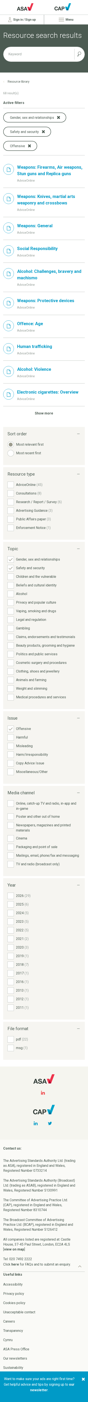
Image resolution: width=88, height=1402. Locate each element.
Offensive (23, 729)
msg (22, 1048)
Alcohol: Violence (34, 369)
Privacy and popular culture (36, 602)
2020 (22, 947)
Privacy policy (13, 1294)
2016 (22, 982)
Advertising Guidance (34, 511)
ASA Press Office (16, 1349)
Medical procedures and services (41, 697)
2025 (22, 904)
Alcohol (21, 594)
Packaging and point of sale (36, 847)
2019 (22, 956)
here (15, 1264)
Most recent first (28, 453)
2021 (22, 939)
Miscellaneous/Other (32, 772)
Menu (69, 19)
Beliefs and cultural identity (36, 585)
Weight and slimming (31, 688)
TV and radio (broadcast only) (38, 864)
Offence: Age (30, 323)
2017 (22, 973)
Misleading (24, 746)
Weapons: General (35, 225)
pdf (22, 1039)
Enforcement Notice (33, 528)
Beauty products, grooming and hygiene (45, 645)
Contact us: (12, 1148)
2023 (22, 922)
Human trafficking (34, 346)
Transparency (13, 1331)
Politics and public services (36, 654)
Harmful (22, 737)
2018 (22, 965)
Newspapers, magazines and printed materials (43, 827)
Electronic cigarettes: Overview (47, 392)
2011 (22, 1008)
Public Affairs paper (33, 519)
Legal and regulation (31, 620)
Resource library (18, 81)
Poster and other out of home (38, 817)
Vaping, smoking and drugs (36, 611)
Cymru (8, 1340)
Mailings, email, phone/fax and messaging (47, 855)
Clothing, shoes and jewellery (38, 671)
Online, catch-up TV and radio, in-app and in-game (46, 806)
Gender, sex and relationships (38, 559)
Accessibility (13, 1284)
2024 (22, 913)
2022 (22, 930)
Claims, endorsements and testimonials (45, 637)
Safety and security (30, 568)
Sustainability (13, 1368)
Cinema (21, 838)
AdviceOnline (29, 485)
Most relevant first (30, 444)
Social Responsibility (37, 248)
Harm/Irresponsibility (32, 755)
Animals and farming (31, 680)
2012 (22, 999)
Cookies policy (14, 1303)
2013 (22, 990)
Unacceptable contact (19, 1312)
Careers (9, 1321)
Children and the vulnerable (36, 577)
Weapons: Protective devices (45, 300)
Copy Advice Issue (30, 763)
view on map (14, 1249)
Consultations (28, 493)
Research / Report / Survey (39, 502)
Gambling (23, 628)
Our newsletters (15, 1358)
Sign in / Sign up (24, 19)
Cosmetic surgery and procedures (41, 663)
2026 (23, 896)
